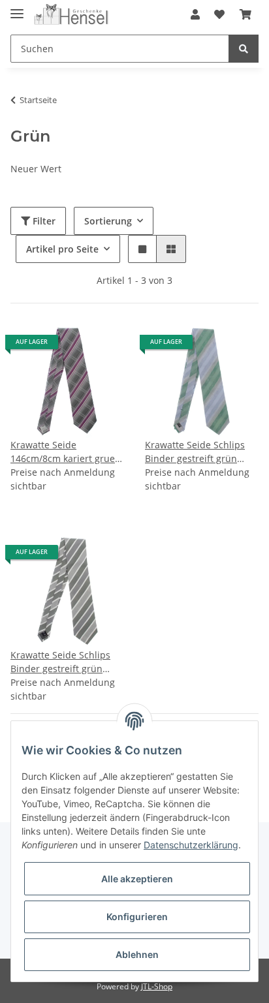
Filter (42, 221)
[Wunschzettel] (219, 14)
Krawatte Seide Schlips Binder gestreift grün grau (60, 662)
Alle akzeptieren (137, 878)
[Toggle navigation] (17, 8)
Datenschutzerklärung (191, 844)
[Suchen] (244, 49)
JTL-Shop (156, 986)
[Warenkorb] (245, 14)
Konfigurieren (137, 916)
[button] (195, 14)
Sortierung (108, 221)
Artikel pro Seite (62, 249)
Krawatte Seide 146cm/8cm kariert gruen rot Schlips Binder (65, 452)
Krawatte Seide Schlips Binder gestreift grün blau (195, 452)
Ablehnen (137, 954)
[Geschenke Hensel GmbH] (71, 14)
